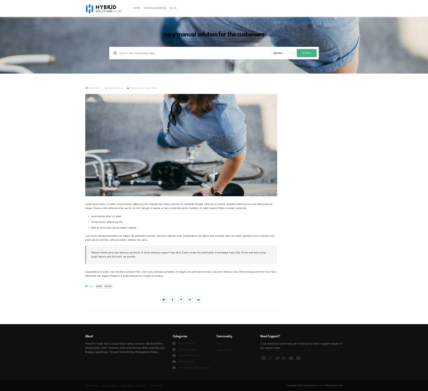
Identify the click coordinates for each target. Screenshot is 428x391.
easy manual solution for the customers (240, 41)
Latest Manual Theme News (201, 41)
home (171, 41)
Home (136, 8)
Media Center (224, 349)
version (108, 286)
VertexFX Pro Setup (189, 355)
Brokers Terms (109, 385)
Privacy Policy (92, 385)
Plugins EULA (156, 385)
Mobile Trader (186, 361)
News (180, 41)
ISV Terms (142, 385)
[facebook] (172, 299)
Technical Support (188, 349)
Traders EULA (126, 385)
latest (99, 286)
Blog (173, 8)
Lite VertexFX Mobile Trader (193, 367)
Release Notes (186, 343)
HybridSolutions (115, 88)
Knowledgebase (155, 8)
